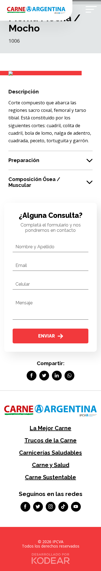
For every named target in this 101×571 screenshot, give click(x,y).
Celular (22, 284)
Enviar (46, 336)
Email (21, 265)
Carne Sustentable (50, 477)
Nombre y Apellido (34, 246)
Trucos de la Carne (50, 440)
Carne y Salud (50, 465)
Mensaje (24, 302)
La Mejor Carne (50, 428)
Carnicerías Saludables (50, 452)
